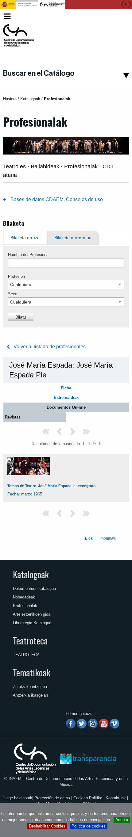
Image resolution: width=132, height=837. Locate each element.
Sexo (12, 294)
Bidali (90, 538)
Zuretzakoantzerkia (30, 686)
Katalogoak (31, 574)
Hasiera (10, 99)
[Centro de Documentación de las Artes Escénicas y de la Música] (18, 35)
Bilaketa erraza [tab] (25, 237)
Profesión (16, 276)
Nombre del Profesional (28, 254)
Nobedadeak (24, 597)
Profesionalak (25, 605)
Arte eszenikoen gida (31, 614)
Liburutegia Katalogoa (32, 623)
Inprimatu (108, 538)
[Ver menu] (7, 15)
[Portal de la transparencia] (87, 758)
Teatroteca (30, 640)
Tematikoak (31, 672)
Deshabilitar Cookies (47, 826)
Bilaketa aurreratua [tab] (72, 237)
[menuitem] (118, 16)
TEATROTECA (26, 654)
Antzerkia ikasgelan (30, 695)
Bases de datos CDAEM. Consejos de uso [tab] (56, 199)
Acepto (121, 819)
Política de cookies (89, 826)
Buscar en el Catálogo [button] (39, 73)
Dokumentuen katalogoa (34, 588)
